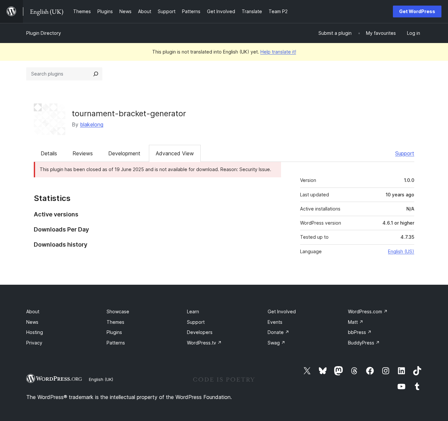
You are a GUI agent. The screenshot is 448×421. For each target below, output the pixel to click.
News (32, 322)
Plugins (114, 332)
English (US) (401, 251)
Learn (193, 311)
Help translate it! (278, 52)
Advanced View (175, 153)
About (32, 311)
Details (49, 153)
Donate (278, 332)
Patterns (116, 342)
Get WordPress (417, 11)
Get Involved (282, 311)
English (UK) (101, 379)
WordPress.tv (204, 342)
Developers (200, 332)
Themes (115, 322)
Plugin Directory (43, 33)
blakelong (91, 124)
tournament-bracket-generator (129, 113)
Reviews (82, 153)
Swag (276, 342)
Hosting (34, 332)
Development (124, 153)
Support (404, 153)
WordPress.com (368, 311)
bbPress (360, 332)
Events (275, 322)
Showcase (118, 311)
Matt (355, 322)
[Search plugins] (95, 73)
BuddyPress (364, 342)
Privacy (34, 342)
